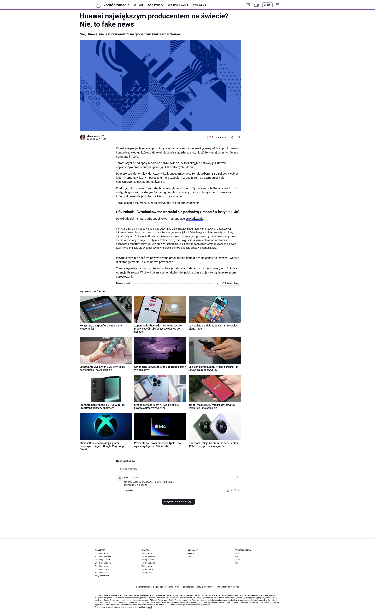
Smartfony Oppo (101, 573)
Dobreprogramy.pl (178, 5)
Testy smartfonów (102, 576)
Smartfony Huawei (102, 560)
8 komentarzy (219, 137)
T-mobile (238, 560)
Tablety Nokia (147, 566)
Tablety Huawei (148, 560)
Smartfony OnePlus (102, 569)
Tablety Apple (147, 553)
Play (236, 556)
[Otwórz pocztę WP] (248, 4)
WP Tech (138, 5)
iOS (189, 556)
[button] (256, 5)
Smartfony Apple (101, 553)
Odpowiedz (130, 490)
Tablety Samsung (148, 556)
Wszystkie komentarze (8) (177, 501)
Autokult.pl (199, 5)
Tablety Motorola (148, 563)
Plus (236, 563)
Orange (237, 553)
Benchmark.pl (155, 5)
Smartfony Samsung (103, 556)
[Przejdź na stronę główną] (99, 7)
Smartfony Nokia (101, 566)
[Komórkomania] (119, 4)
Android (191, 553)
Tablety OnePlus (148, 569)
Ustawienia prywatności (227, 587)
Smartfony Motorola (103, 563)
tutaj (150, 607)
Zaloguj (267, 5)
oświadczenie (194, 218)
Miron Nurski (93, 136)
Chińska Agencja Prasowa (133, 148)
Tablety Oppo (147, 573)
